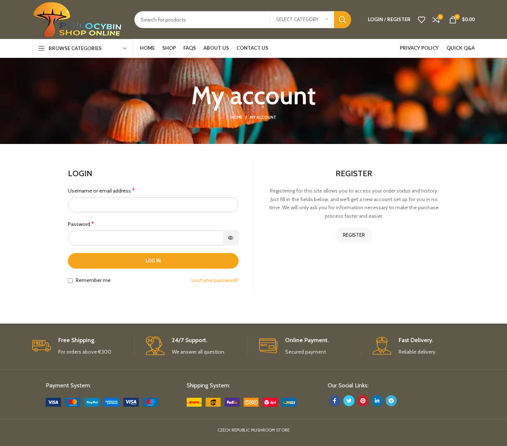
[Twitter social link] (348, 400)
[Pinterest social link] (363, 400)
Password (81, 223)
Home (236, 117)
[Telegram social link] (391, 400)
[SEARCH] (342, 19)
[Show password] (231, 238)
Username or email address (101, 190)
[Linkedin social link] (377, 400)
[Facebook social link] (334, 400)
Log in (153, 260)
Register (354, 235)
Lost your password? (215, 280)
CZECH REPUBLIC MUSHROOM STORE (253, 430)
